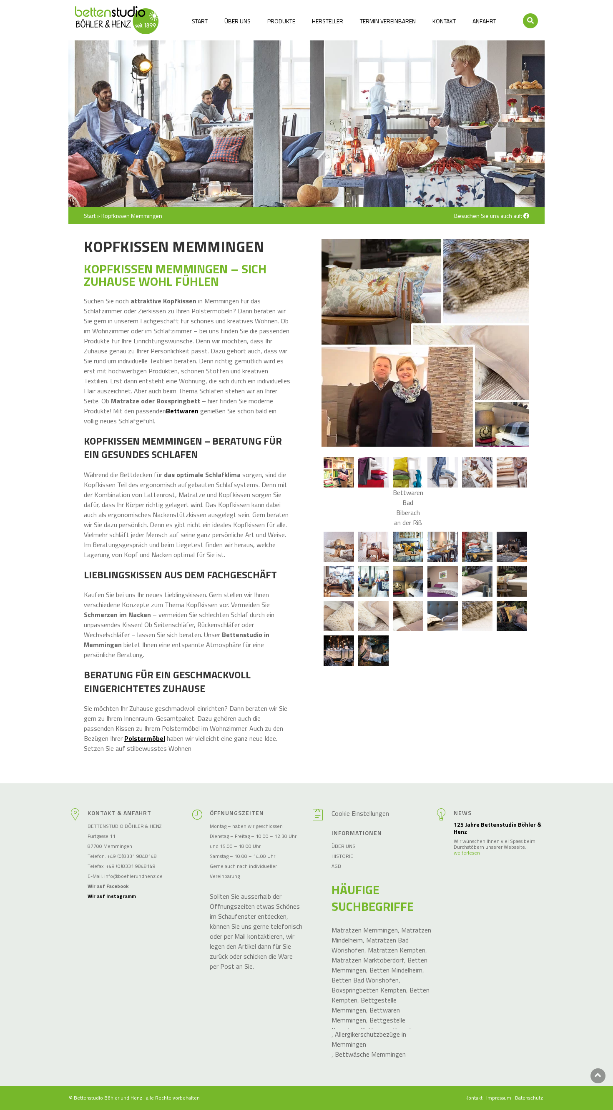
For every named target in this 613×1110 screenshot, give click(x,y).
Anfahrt (484, 21)
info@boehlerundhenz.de (133, 876)
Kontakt (444, 21)
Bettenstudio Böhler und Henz (108, 1098)
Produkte (281, 21)
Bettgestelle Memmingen (364, 1005)
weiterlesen (467, 853)
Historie (342, 856)
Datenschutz (529, 1098)
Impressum (498, 1098)
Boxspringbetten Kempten (369, 990)
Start (200, 21)
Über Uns (237, 21)
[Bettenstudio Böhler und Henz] (116, 20)
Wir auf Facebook (108, 886)
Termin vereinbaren (388, 21)
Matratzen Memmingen (365, 930)
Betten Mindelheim (395, 970)
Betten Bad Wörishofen (365, 980)
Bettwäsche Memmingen (370, 1054)
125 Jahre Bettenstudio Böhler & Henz (497, 828)
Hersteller (327, 21)
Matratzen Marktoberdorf (368, 960)
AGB (336, 866)
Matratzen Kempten (396, 950)
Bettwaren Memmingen (366, 1015)
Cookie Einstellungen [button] (360, 813)
